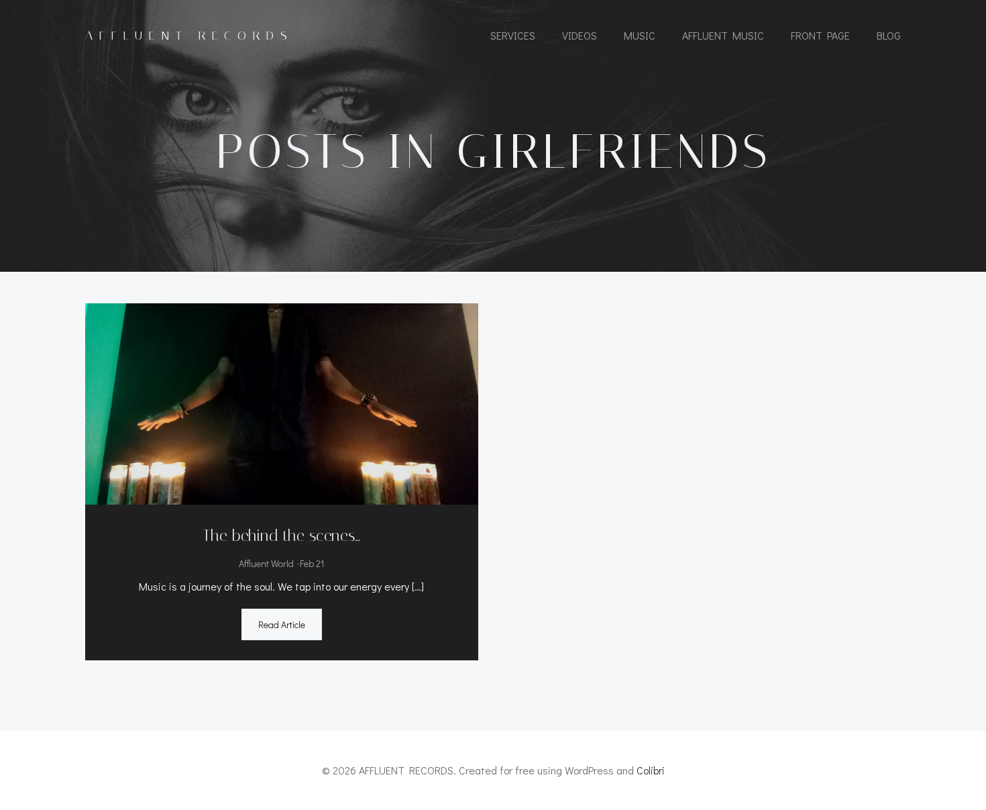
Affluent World (266, 563)
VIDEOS (579, 35)
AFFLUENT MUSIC (723, 35)
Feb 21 (312, 563)
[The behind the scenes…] (281, 402)
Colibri (651, 770)
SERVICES (512, 35)
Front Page (820, 35)
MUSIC (639, 35)
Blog (889, 35)
